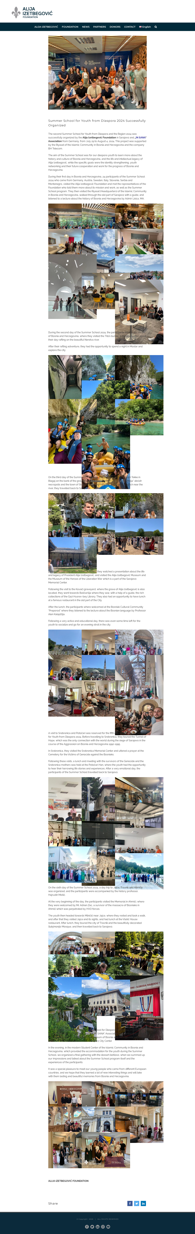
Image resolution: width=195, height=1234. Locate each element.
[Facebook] (130, 1203)
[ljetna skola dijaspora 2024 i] (97, 36)
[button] (156, 27)
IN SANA (140, 137)
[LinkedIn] (143, 1203)
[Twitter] (136, 1203)
